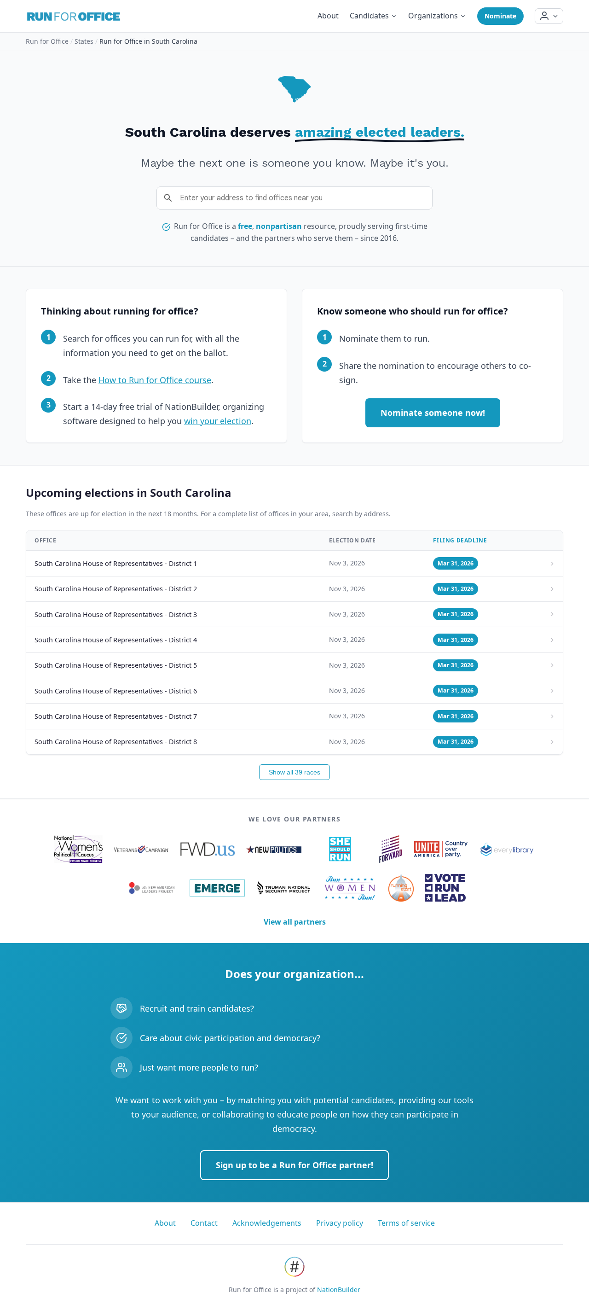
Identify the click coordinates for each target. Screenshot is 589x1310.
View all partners (295, 922)
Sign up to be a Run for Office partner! (294, 1164)
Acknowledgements (266, 1223)
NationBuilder (338, 1289)
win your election (217, 420)
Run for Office (47, 41)
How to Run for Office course (154, 379)
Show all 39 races (294, 772)
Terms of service (406, 1223)
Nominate (500, 16)
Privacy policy (339, 1223)
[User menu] (549, 16)
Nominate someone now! (433, 412)
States (84, 41)
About (328, 16)
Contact (204, 1223)
